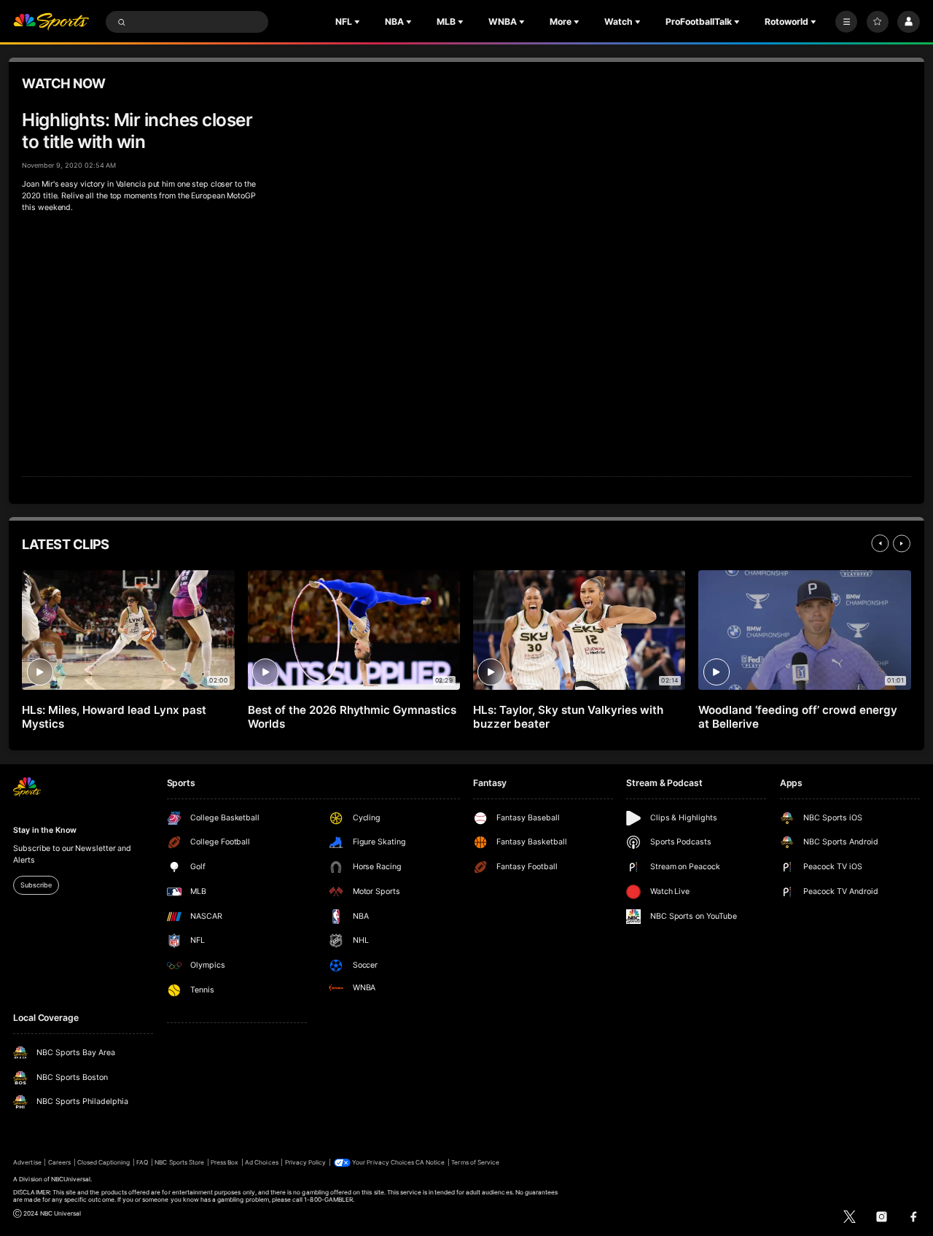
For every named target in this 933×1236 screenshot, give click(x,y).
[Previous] (880, 543)
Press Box (224, 1162)
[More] (846, 22)
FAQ (142, 1162)
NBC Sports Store (179, 1162)
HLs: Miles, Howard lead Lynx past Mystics (114, 717)
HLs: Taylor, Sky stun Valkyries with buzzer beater (568, 717)
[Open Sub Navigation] (358, 22)
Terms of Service (475, 1162)
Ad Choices (261, 1162)
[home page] (51, 22)
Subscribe (35, 885)
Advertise (27, 1162)
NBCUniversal (71, 1179)
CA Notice (430, 1162)
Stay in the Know (44, 830)
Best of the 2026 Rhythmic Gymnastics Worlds (352, 717)
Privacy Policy (306, 1162)
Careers (59, 1162)
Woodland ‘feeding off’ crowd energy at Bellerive (797, 717)
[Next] (901, 543)
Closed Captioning (103, 1162)
